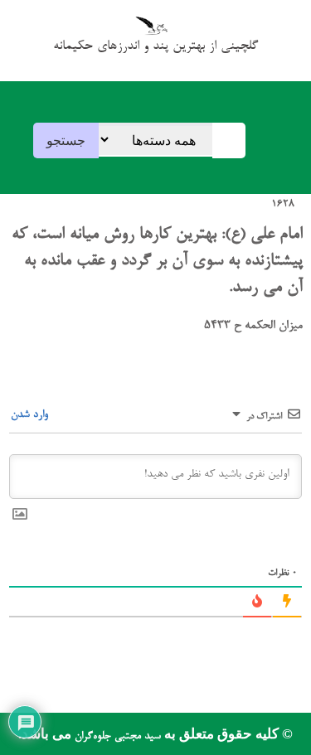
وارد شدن (31, 415)
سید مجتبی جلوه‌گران (116, 736)
